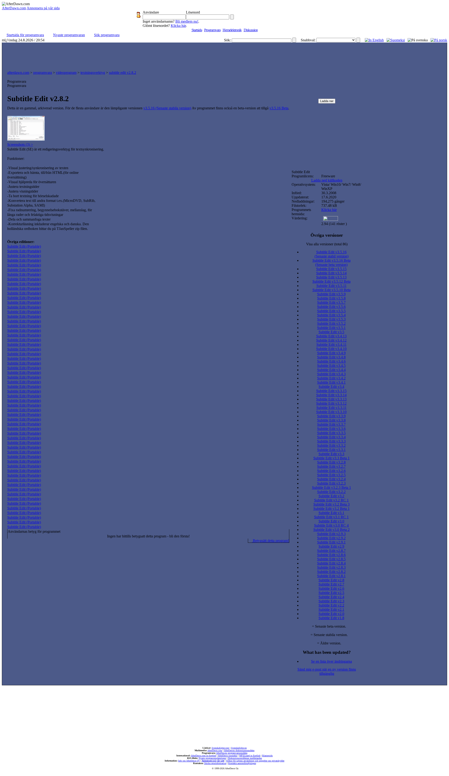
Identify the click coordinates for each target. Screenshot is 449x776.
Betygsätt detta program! (270, 541)
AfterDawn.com (14, 8)
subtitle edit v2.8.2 (122, 73)
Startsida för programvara (25, 35)
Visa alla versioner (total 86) (327, 244)
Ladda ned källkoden (326, 180)
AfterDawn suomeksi (227, 755)
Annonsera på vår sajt (213, 760)
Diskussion (251, 30)
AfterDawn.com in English (203, 755)
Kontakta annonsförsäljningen (242, 763)
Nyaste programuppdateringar (212, 758)
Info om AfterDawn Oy (189, 760)
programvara (42, 73)
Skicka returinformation (215, 763)
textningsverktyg (92, 73)
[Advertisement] (224, 55)
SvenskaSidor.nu (239, 748)
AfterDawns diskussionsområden (239, 750)
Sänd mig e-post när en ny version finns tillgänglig (326, 671)
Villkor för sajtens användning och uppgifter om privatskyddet (255, 760)
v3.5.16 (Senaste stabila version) (167, 108)
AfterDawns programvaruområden (231, 753)
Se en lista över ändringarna (331, 661)
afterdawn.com (18, 73)
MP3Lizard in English (249, 755)
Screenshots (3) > (20, 145)
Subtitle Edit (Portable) (24, 246)
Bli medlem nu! (186, 21)
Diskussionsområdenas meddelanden (245, 758)
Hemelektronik (232, 30)
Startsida (197, 30)
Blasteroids (267, 755)
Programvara (212, 30)
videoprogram (66, 73)
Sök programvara (106, 35)
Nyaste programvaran (69, 35)
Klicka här (178, 26)
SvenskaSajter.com (220, 748)
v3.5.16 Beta (278, 108)
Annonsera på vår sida (43, 8)
